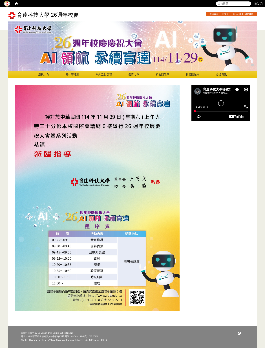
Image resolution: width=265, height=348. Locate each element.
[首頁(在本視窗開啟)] (16, 3)
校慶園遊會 (192, 74)
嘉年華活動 (72, 74)
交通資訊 (221, 74)
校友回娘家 (162, 74)
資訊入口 (236, 14)
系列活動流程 (104, 74)
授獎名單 (133, 74)
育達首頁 (214, 14)
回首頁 (225, 14)
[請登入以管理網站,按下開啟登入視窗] (7, 3)
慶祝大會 (43, 74)
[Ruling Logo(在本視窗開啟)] (239, 333)
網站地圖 (249, 14)
